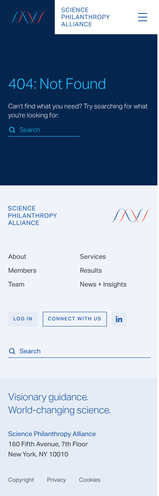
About (17, 256)
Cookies (90, 479)
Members (22, 270)
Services (93, 256)
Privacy (56, 479)
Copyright (21, 479)
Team (16, 284)
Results (91, 270)
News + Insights (103, 284)
